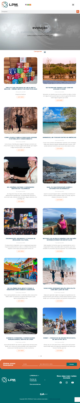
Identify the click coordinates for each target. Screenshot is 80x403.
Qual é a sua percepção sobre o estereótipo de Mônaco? (59, 187)
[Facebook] (61, 382)
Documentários (35, 384)
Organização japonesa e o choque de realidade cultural (20, 239)
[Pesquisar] (77, 11)
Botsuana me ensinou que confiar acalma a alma (59, 88)
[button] (73, 4)
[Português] (28, 4)
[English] (26, 4)
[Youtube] (72, 382)
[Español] (30, 4)
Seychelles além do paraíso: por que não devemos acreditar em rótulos (59, 239)
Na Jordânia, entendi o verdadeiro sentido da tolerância (20, 187)
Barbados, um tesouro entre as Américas (59, 137)
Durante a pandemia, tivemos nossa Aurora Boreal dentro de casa (20, 338)
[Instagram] (66, 382)
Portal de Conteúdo (33, 379)
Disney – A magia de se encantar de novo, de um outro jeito (59, 338)
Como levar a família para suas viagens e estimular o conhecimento (20, 138)
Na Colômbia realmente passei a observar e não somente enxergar (21, 289)
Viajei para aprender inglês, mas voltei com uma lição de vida (59, 289)
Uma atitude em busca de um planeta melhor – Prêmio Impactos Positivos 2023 (20, 88)
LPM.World (33, 375)
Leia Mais (21, 97)
